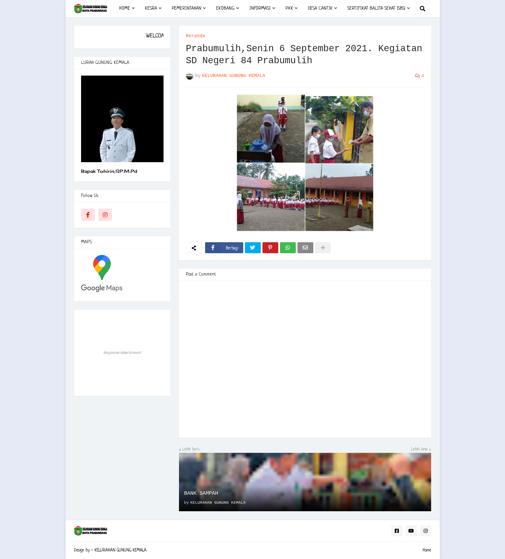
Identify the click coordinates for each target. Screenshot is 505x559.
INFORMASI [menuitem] (260, 8)
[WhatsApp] (288, 247)
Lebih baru (191, 449)
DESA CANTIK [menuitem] (320, 8)
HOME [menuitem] (124, 8)
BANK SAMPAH (201, 493)
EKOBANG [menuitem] (225, 8)
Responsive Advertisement (122, 353)
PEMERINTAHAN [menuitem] (186, 8)
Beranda (195, 35)
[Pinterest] (270, 247)
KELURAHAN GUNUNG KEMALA (120, 550)
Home (427, 550)
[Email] (305, 247)
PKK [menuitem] (289, 8)
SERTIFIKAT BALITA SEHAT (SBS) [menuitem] (376, 8)
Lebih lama (419, 449)
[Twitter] (253, 247)
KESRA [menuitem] (151, 8)
